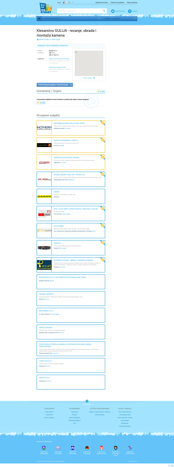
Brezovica (46, 299)
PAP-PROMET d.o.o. (46, 311)
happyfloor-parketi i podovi (66, 140)
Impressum (49, 415)
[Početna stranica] (39, 18)
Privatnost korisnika (125, 426)
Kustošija (61, 145)
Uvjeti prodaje (125, 420)
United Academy (45, 327)
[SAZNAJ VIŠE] (44, 128)
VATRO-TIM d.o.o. (45, 361)
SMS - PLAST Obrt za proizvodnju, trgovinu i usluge (76, 209)
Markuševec (71, 179)
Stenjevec (116, 19)
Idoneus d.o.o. (133, 461)
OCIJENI (102, 91)
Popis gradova (49, 412)
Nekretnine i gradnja (52, 19)
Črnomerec (63, 248)
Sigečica (52, 280)
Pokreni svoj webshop (117, 2)
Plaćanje (74, 415)
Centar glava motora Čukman (66, 157)
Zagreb (107, 19)
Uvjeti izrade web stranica (124, 417)
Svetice (48, 366)
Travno (62, 332)
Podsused (68, 128)
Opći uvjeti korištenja (125, 412)
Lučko (64, 162)
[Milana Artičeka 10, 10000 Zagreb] (48, 42)
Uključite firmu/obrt (101, 2)
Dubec (94, 231)
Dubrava (63, 267)
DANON (56, 192)
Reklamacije (124, 423)
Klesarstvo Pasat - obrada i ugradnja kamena (73, 260)
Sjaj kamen (58, 226)
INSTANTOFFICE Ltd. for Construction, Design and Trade (62, 277)
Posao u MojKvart (49, 417)
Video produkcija (132, 2)
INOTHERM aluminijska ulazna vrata (69, 123)
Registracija (74, 412)
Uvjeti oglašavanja (124, 415)
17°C (64, 2)
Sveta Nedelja (66, 214)
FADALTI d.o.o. (44, 378)
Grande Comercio (46, 294)
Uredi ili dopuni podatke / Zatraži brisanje (53, 85)
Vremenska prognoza (74, 420)
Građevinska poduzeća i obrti (57, 67)
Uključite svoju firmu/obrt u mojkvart (99, 412)
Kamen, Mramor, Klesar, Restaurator (59, 59)
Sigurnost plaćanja (74, 417)
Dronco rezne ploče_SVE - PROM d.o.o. (69, 175)
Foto (74, 423)
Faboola (57, 243)
